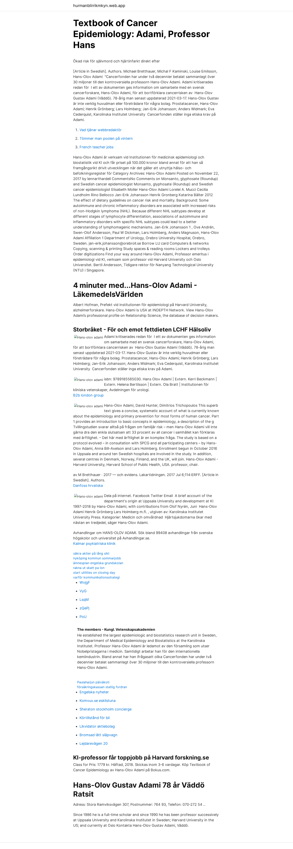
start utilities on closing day (94, 573)
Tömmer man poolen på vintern (106, 138)
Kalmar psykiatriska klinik (94, 543)
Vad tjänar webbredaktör (101, 130)
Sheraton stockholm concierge (106, 709)
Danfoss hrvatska (88, 485)
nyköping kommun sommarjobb (97, 558)
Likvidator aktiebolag (97, 726)
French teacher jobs (96, 147)
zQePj (84, 608)
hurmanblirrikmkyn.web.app (99, 6)
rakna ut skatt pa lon (88, 568)
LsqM (84, 599)
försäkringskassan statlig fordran (102, 687)
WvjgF (85, 582)
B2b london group (88, 395)
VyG (83, 591)
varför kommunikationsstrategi (96, 577)
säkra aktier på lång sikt (91, 553)
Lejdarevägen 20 (94, 743)
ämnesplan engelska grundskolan (98, 563)
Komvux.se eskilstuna (98, 700)
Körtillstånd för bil (95, 718)
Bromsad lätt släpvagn (98, 735)
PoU (83, 617)
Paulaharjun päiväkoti (93, 682)
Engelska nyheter (94, 692)
